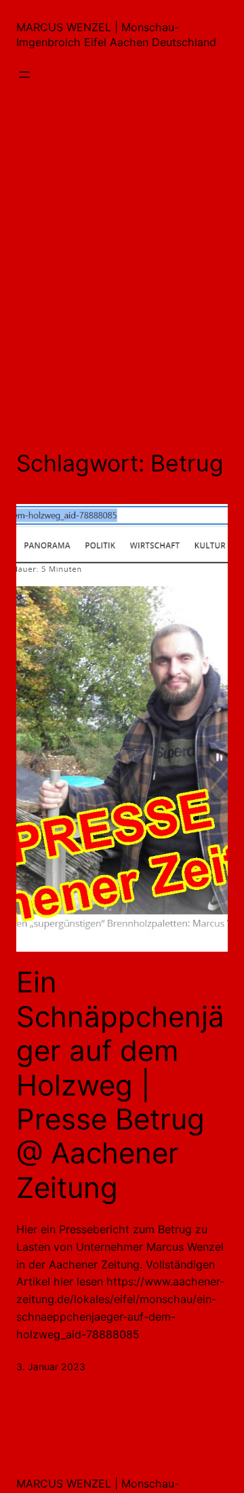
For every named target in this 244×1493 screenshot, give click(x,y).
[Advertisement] (122, 273)
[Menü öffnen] (24, 74)
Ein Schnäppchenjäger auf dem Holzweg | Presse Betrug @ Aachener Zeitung (120, 1084)
